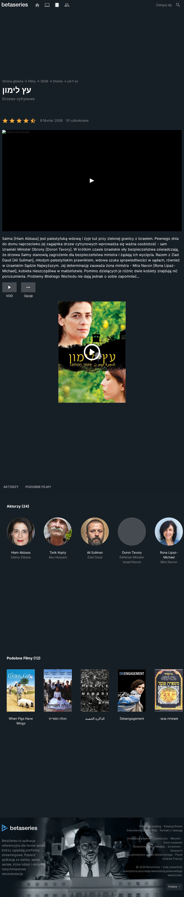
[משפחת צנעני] (169, 690)
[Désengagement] (132, 690)
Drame (58, 81)
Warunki (175, 838)
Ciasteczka (160, 838)
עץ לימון (72, 81)
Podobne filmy (38, 487)
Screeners (174, 846)
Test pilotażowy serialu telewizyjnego (149, 854)
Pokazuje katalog (150, 826)
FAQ (154, 830)
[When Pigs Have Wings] (21, 690)
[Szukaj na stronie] (178, 5)
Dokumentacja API (138, 830)
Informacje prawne (139, 838)
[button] (21, 543)
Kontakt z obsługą (171, 830)
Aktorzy (11, 487)
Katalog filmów (173, 826)
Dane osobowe (173, 842)
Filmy (32, 81)
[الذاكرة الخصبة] (95, 690)
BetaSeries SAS (143, 846)
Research (176, 850)
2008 (44, 81)
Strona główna (12, 81)
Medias (160, 846)
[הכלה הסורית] (58, 690)
